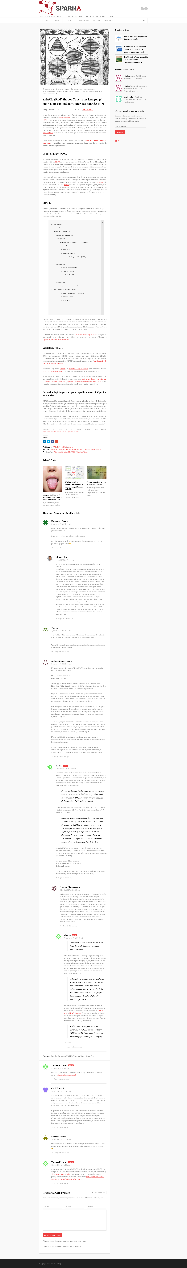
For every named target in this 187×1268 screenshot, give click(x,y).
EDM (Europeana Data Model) (53, 371)
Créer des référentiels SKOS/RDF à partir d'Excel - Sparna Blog (72, 1056)
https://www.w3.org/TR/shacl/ (86, 334)
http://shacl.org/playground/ (66, 1075)
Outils (68, 20)
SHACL (92, 89)
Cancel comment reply (99, 1192)
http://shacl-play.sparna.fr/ (61, 1174)
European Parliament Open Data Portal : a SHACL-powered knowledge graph (135, 49)
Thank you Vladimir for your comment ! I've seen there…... (135, 99)
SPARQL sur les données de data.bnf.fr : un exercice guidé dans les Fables (74, 485)
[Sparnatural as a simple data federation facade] (118, 38)
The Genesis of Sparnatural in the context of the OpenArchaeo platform (136, 60)
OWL (46, 120)
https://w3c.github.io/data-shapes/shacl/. (56, 339)
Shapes (70, 447)
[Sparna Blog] (70, 7)
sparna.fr (109, 20)
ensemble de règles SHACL (78, 368)
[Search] (144, 20)
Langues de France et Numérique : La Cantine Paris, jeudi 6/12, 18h (52, 497)
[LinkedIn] (142, 8)
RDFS (66, 184)
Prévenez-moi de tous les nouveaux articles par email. (63, 1246)
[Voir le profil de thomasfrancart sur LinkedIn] (116, 141)
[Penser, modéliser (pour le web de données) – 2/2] (96, 472)
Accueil (45, 20)
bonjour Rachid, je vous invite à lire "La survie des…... (135, 77)
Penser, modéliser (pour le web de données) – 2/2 (96, 483)
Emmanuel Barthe (59, 521)
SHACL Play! (88, 110)
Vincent (54, 627)
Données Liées (48, 133)
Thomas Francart (63, 89)
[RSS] (146, 8)
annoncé (62, 368)
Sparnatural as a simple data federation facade (135, 37)
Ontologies (85, 89)
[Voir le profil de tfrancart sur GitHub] (118, 141)
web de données (64, 117)
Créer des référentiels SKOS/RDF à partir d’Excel (70, 452)
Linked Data (78, 89)
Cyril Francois (62, 1192)
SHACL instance (75, 1013)
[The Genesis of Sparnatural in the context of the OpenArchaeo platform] (118, 59)
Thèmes (56, 20)
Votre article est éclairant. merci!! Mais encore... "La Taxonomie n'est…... (135, 88)
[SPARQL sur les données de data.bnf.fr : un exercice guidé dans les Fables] (74, 472)
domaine (100, 182)
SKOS (57, 162)
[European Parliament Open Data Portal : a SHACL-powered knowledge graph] (118, 48)
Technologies (82, 20)
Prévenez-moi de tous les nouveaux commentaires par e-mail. (66, 1241)
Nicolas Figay (62, 557)
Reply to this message (61, 548)
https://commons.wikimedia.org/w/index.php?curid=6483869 (61, 432)
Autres (96, 20)
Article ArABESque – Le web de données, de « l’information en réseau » (76, 449)
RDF (59, 447)
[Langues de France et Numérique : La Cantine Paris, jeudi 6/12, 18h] (52, 479)
